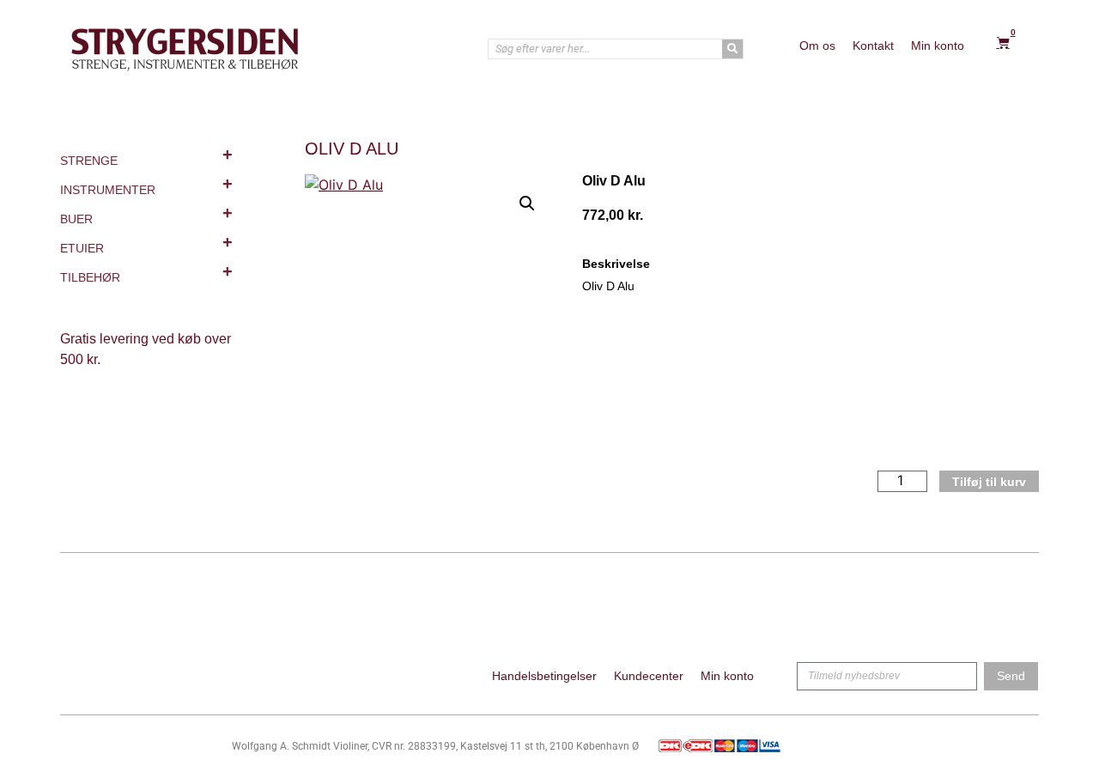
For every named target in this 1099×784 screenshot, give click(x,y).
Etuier (146, 244)
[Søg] (732, 49)
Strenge (146, 156)
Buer (146, 215)
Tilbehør (146, 273)
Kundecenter (648, 676)
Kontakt (873, 45)
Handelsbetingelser (544, 676)
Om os (817, 45)
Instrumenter (146, 185)
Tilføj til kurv (989, 482)
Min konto (937, 45)
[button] (527, 203)
